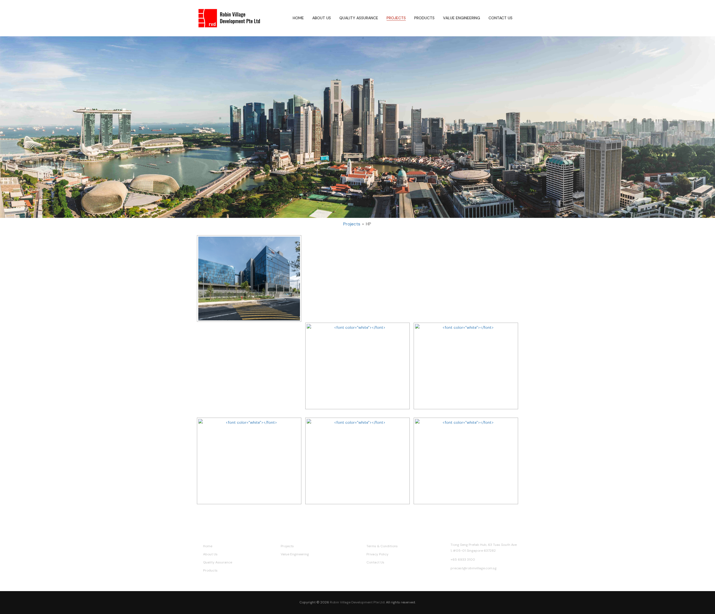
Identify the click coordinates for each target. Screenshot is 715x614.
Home (298, 17)
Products (424, 17)
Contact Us (500, 17)
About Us (321, 17)
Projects (396, 17)
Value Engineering (461, 17)
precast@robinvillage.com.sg (474, 568)
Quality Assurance (358, 17)
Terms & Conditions (382, 546)
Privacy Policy (377, 554)
